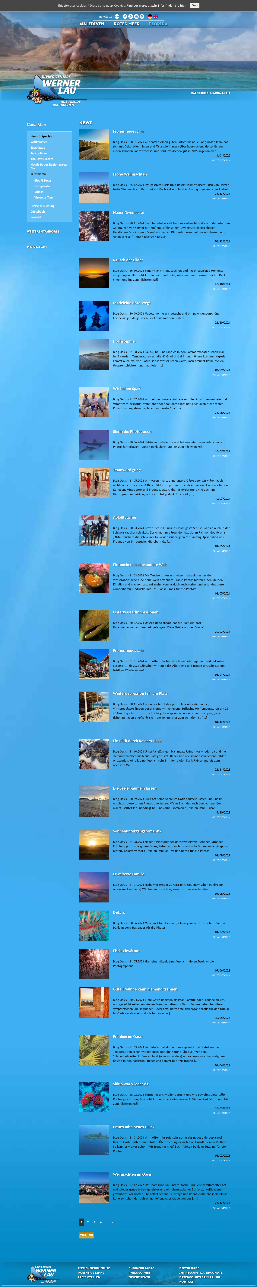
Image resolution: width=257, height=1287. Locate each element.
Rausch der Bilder (128, 260)
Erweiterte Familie (128, 874)
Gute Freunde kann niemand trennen (145, 989)
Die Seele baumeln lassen (135, 788)
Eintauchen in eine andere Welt (140, 565)
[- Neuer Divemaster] (94, 226)
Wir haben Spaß (127, 389)
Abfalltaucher (124, 517)
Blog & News (42, 180)
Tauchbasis (38, 147)
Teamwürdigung (127, 470)
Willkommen (39, 142)
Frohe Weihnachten (130, 174)
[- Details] (94, 926)
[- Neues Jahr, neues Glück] (94, 1140)
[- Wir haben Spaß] (94, 402)
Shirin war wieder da (130, 1084)
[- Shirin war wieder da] (94, 1097)
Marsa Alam (37, 247)
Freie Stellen (89, 1277)
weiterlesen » (221, 160)
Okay (195, 5)
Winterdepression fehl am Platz (140, 694)
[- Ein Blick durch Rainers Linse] (94, 754)
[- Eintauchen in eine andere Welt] (94, 578)
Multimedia (38, 174)
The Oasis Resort (42, 159)
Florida (158, 24)
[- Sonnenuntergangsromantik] (94, 845)
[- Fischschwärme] (94, 964)
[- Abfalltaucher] (94, 531)
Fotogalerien (43, 186)
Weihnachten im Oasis (132, 1174)
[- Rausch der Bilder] (94, 273)
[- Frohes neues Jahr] (94, 145)
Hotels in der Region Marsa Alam (49, 166)
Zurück (86, 1235)
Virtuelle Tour (43, 197)
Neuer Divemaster (128, 213)
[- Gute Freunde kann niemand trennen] (94, 1003)
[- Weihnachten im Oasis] (94, 1188)
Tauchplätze (39, 153)
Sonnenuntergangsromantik (137, 831)
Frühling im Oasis (127, 1037)
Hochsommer (124, 341)
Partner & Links (91, 1272)
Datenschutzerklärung (200, 1277)
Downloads (189, 1268)
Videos (38, 192)
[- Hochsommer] (94, 355)
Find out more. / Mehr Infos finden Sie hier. (156, 5)
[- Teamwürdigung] (94, 483)
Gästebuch (38, 211)
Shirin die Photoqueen (132, 432)
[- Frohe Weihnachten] (94, 188)
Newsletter (107, 16)
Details (119, 913)
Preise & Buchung (42, 206)
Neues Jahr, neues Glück (133, 1127)
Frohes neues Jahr (128, 131)
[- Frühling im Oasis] (94, 1050)
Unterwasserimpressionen (135, 612)
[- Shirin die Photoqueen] (94, 445)
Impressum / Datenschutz (201, 1272)
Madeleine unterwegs (132, 303)
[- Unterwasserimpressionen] (94, 626)
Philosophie (139, 1272)
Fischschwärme (126, 951)
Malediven (92, 24)
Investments (139, 1277)
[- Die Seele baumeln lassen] (94, 802)
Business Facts (141, 1268)
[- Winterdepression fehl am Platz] (94, 707)
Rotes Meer (127, 24)
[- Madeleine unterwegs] (94, 316)
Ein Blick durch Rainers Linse (137, 741)
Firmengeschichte (94, 1268)
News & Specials (41, 136)
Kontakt (36, 217)
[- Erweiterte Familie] (94, 887)
